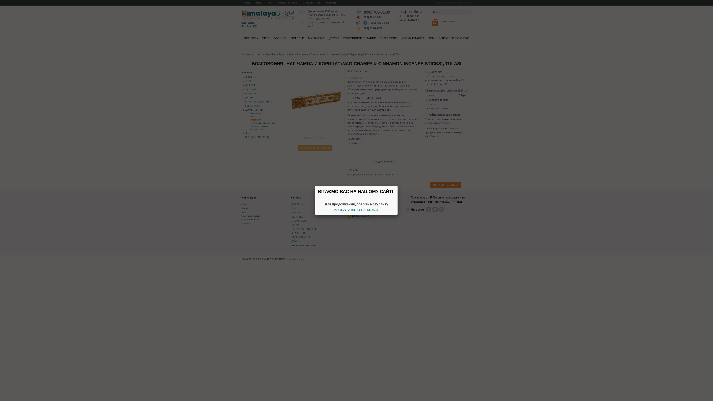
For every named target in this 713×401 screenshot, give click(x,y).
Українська (355, 209)
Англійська (370, 209)
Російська (340, 209)
